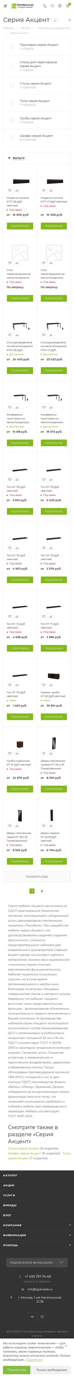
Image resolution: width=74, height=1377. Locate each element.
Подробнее (20, 226)
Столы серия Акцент (23, 1148)
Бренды (10, 1205)
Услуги (9, 1195)
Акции (8, 1185)
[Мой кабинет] (60, 6)
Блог (7, 1215)
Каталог (10, 1175)
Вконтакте (32, 1316)
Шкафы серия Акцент (24, 1153)
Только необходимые (51, 1370)
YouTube (42, 1316)
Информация (14, 1235)
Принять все (16, 1370)
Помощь (10, 1245)
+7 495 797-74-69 (38, 1276)
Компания (12, 1225)
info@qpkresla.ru (39, 1289)
